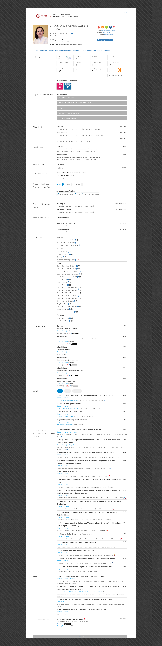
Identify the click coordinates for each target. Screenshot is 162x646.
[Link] (104, 400)
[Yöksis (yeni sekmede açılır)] (114, 27)
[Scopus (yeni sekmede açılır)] (102, 27)
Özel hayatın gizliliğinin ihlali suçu (67, 118)
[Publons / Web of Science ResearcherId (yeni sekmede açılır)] (110, 27)
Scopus (79, 184)
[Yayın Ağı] (68, 58)
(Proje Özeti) (60, 624)
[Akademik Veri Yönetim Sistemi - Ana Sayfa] (44, 16)
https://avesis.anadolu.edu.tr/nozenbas (110, 36)
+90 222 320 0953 (108, 34)
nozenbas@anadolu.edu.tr (108, 30)
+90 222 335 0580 (107, 32)
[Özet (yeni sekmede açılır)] (71, 333)
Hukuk (78, 194)
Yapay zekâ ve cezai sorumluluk (67, 97)
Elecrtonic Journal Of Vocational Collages (68, 400)
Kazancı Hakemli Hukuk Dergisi (65, 416)
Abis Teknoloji (78, 636)
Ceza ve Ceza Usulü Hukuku (91, 194)
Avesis (60, 184)
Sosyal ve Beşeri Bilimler (66, 194)
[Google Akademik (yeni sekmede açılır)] (98, 27)
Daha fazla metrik (116, 75)
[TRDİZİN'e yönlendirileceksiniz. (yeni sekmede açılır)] (99, 408)
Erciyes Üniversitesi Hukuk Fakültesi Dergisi (68, 408)
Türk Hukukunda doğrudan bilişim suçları (69, 113)
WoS (69, 184)
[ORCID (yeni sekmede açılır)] (106, 27)
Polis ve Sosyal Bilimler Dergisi (65, 424)
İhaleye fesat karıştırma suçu (66, 108)
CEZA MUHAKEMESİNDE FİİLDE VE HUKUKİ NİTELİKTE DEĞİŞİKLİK (75, 103)
